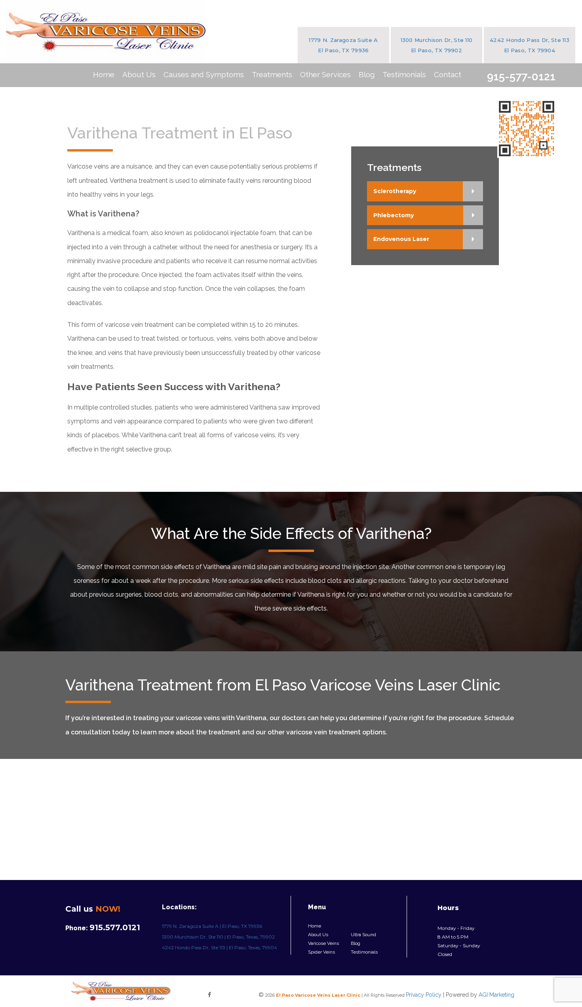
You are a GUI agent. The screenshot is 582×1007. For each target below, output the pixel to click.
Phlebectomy (393, 215)
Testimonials (404, 74)
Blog (367, 74)
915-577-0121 (521, 76)
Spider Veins (321, 952)
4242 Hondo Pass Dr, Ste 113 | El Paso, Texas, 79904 (219, 947)
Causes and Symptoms (204, 74)
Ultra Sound (363, 934)
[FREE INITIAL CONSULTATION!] (526, 122)
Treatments (272, 74)
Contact (447, 74)
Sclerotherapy (394, 191)
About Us (139, 74)
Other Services (325, 74)
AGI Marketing (496, 995)
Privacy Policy (423, 995)
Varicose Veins (323, 943)
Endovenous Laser (401, 239)
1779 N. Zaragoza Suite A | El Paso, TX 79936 (212, 926)
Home (103, 74)
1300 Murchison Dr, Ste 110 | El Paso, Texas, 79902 (218, 937)
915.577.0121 (114, 927)
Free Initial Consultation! (526, 128)
